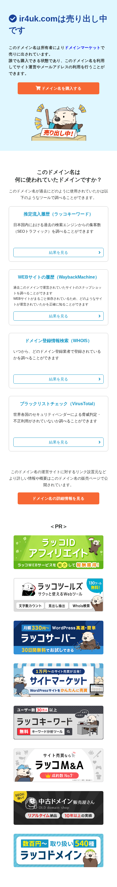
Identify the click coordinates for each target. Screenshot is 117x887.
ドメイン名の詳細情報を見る (58, 498)
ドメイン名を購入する (62, 88)
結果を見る (58, 252)
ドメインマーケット (83, 47)
